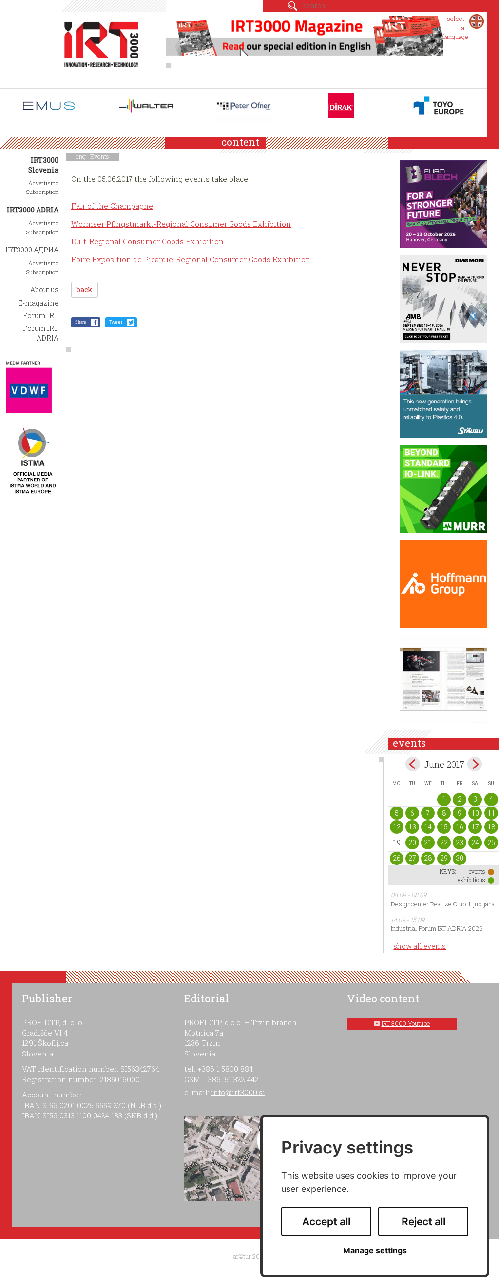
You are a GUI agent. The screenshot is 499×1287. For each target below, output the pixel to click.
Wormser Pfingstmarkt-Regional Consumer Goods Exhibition (181, 224)
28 (428, 858)
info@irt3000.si (238, 1092)
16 (459, 827)
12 (397, 827)
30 (459, 858)
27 (412, 858)
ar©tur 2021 (249, 1256)
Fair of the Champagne (112, 206)
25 (491, 842)
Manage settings (375, 1250)
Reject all (423, 1221)
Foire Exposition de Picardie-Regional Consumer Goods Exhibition (190, 259)
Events (99, 156)
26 (397, 858)
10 (475, 813)
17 (475, 827)
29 (444, 858)
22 (444, 842)
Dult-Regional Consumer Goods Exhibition (147, 241)
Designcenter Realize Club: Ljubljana (443, 904)
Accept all (326, 1221)
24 (475, 842)
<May (412, 764)
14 (428, 827)
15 (444, 827)
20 (412, 842)
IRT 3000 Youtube (406, 1023)
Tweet (115, 322)
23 (459, 842)
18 (491, 827)
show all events (419, 946)
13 (412, 827)
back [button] (85, 289)
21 (428, 842)
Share (80, 322)
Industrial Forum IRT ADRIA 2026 (437, 928)
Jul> (474, 764)
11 (491, 813)
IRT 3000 (102, 48)
